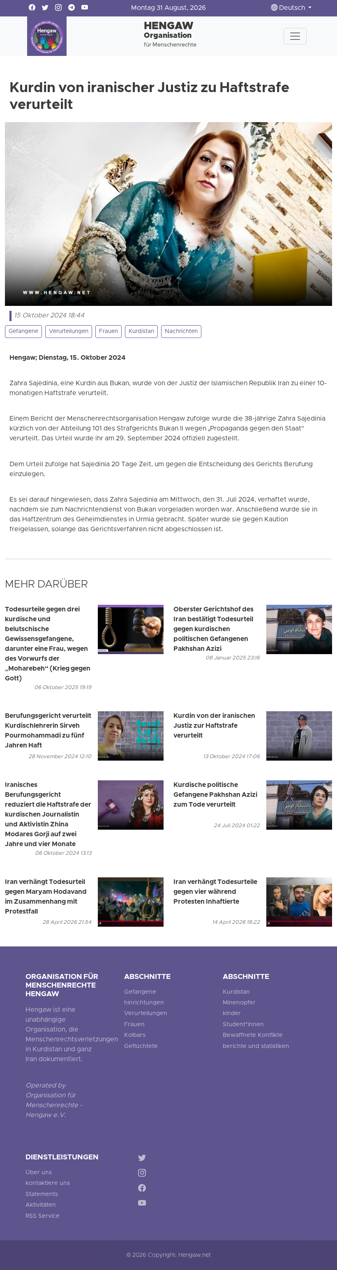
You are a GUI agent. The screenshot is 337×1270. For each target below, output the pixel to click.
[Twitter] (143, 1159)
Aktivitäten (40, 1205)
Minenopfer (239, 1003)
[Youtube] (143, 1204)
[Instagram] (143, 1174)
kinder (232, 1014)
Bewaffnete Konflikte (253, 1035)
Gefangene (23, 331)
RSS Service (42, 1216)
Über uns (38, 1173)
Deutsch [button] (292, 8)
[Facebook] (143, 1189)
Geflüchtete (141, 1046)
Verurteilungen (68, 331)
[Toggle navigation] (295, 36)
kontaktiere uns (47, 1183)
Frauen (108, 331)
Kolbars (134, 1035)
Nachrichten (181, 331)
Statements (41, 1194)
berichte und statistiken (256, 1046)
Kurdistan (141, 331)
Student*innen (243, 1025)
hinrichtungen (144, 1003)
